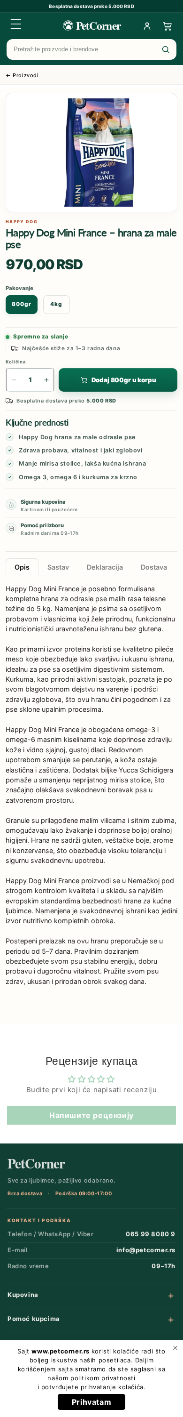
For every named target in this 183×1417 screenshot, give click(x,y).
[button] (16, 24)
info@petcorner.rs (145, 1250)
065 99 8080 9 (150, 1234)
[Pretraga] (165, 49)
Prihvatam (91, 1402)
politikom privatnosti (103, 1378)
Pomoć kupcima (34, 1318)
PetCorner (36, 1163)
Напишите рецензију (91, 1115)
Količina (16, 361)
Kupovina (23, 1294)
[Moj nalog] (146, 26)
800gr (21, 304)
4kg (56, 304)
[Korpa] (167, 26)
